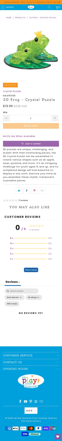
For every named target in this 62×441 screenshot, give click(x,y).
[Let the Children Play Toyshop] (31, 7)
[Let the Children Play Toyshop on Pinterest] (31, 401)
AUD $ (29, 410)
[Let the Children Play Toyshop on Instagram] (36, 401)
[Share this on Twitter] (19, 190)
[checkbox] (12, 303)
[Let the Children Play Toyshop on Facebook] (20, 401)
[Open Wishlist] (58, 437)
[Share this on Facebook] (27, 190)
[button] (31, 238)
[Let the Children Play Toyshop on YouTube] (26, 401)
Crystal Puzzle (12, 91)
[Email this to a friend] (42, 190)
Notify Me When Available (19, 136)
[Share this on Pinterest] (34, 190)
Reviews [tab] (13, 282)
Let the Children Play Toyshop (30, 418)
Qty (5, 112)
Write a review (31, 270)
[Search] (49, 7)
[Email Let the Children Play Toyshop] (41, 401)
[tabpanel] (31, 316)
